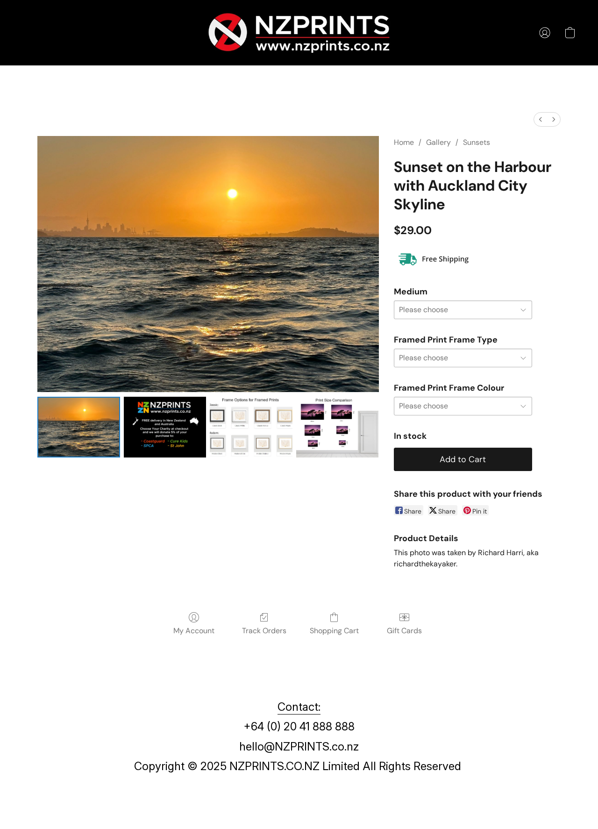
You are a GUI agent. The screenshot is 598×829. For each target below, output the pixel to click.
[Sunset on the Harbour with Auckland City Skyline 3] (337, 427)
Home (404, 142)
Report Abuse (299, 788)
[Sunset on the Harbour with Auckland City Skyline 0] (78, 427)
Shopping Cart (334, 631)
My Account (193, 631)
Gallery (438, 142)
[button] (299, 33)
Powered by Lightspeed (299, 804)
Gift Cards (404, 631)
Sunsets (476, 142)
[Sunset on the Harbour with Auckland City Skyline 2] (251, 427)
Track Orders (264, 631)
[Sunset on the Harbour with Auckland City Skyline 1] (165, 427)
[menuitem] (540, 119)
